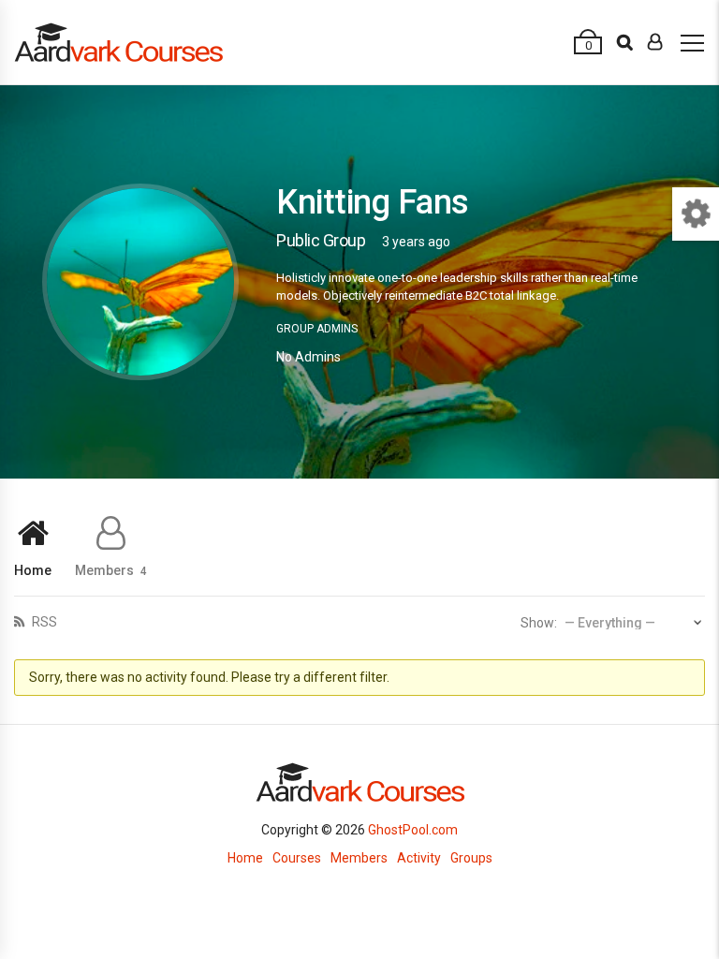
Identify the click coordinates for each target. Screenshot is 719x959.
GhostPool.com (413, 829)
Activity (419, 857)
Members (111, 570)
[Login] (654, 42)
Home (32, 570)
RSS (43, 621)
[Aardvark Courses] (118, 42)
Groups (471, 857)
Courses (296, 857)
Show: (539, 622)
